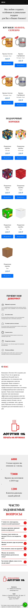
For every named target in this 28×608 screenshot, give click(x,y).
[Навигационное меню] (26, 2)
